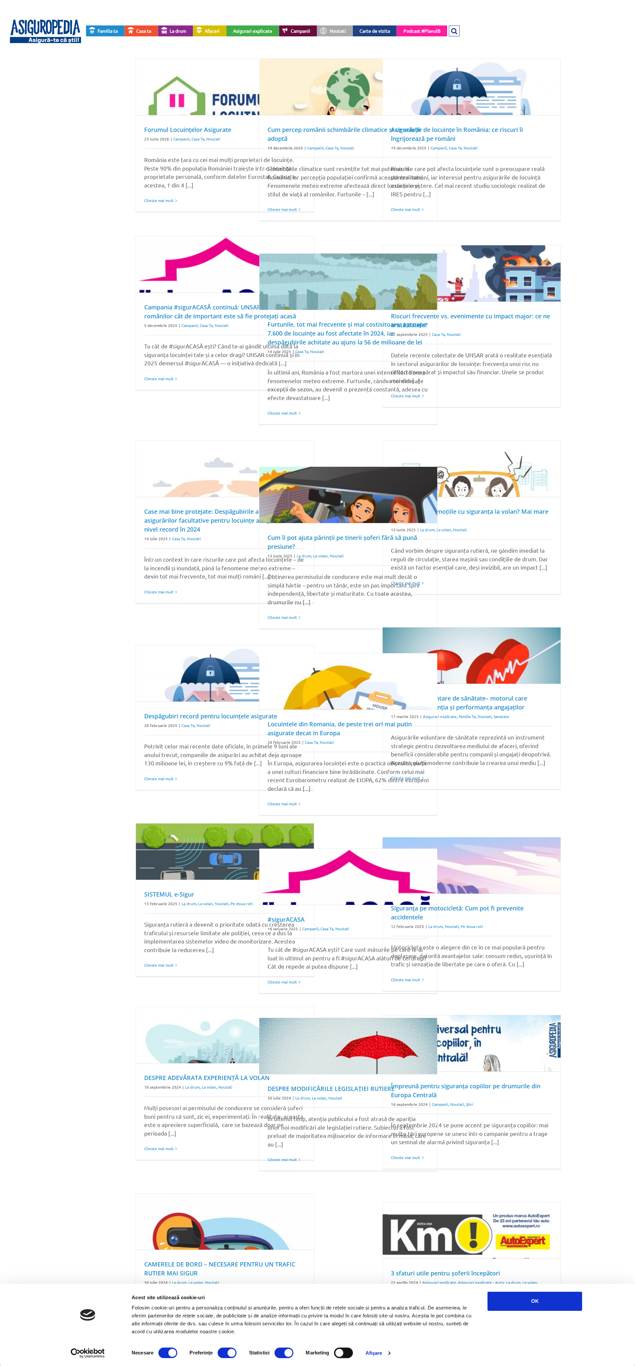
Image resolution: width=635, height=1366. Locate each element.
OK (535, 1301)
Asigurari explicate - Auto (481, 1282)
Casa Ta (197, 138)
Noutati (338, 31)
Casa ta (143, 31)
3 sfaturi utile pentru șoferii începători (445, 1273)
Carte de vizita (375, 31)
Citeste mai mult (159, 200)
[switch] (227, 1352)
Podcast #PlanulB (422, 31)
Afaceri (212, 31)
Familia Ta (467, 716)
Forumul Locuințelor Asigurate (187, 130)
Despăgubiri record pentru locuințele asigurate (210, 716)
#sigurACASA (286, 919)
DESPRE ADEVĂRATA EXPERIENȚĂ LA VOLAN (207, 1078)
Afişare (373, 1353)
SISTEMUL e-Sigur (169, 894)
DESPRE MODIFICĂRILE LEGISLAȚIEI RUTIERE (331, 1089)
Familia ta (108, 31)
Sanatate (501, 716)
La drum (178, 31)
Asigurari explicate (252, 31)
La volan (444, 529)
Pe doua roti (242, 903)
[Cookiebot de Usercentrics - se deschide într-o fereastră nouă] (88, 1353)
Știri (469, 1104)
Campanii (300, 31)
